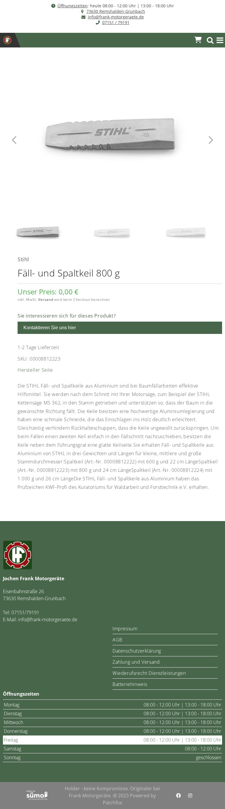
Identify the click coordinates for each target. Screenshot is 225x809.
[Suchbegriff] (210, 40)
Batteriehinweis (129, 684)
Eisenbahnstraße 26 (23, 591)
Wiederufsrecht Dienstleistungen (149, 673)
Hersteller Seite (35, 370)
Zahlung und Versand (136, 662)
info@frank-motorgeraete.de (116, 17)
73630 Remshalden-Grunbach (115, 11)
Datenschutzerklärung (136, 651)
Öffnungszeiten (72, 5)
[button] (220, 40)
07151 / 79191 (115, 22)
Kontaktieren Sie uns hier (49, 327)
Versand (45, 299)
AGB (117, 639)
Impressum (124, 628)
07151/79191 (25, 612)
